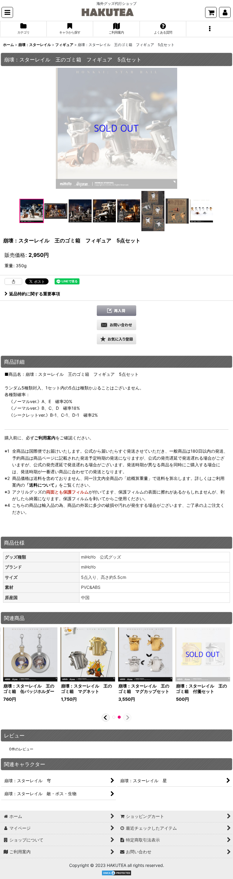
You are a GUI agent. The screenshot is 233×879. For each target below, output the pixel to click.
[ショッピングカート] (211, 12)
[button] (7, 12)
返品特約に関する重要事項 (34, 293)
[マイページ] (225, 12)
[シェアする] (13, 281)
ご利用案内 (45, 437)
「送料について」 (42, 484)
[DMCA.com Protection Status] (116, 872)
